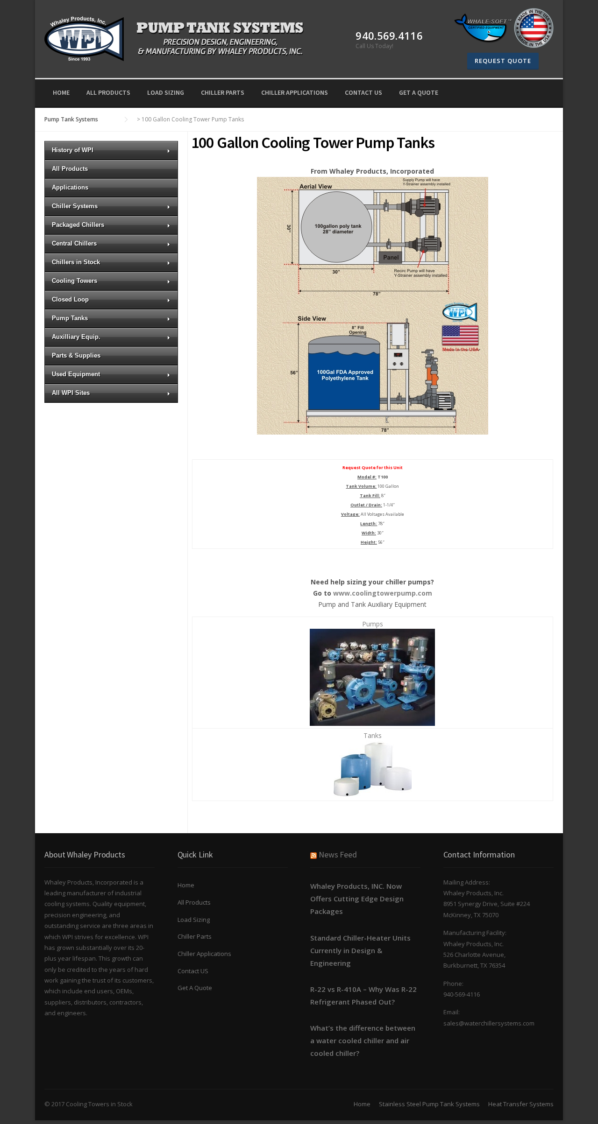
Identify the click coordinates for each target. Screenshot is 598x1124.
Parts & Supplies (76, 355)
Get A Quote (418, 92)
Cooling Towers (74, 280)
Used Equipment (76, 374)
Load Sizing (165, 92)
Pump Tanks (70, 318)
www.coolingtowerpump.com (382, 593)
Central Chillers (74, 243)
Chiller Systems (75, 206)
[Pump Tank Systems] (178, 37)
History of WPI (72, 150)
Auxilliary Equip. (76, 336)
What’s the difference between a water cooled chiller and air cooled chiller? (362, 1040)
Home (61, 92)
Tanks (372, 735)
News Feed (338, 854)
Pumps (372, 623)
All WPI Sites (71, 392)
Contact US (363, 92)
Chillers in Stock (76, 262)
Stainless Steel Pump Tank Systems (429, 1104)
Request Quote (503, 60)
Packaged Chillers (78, 224)
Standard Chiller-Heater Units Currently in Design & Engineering (360, 950)
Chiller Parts (222, 92)
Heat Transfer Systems (521, 1104)
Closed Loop (70, 299)
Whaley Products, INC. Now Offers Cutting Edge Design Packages (357, 898)
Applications (70, 187)
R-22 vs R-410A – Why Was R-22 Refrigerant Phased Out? (363, 995)
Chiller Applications (294, 92)
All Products (108, 92)
